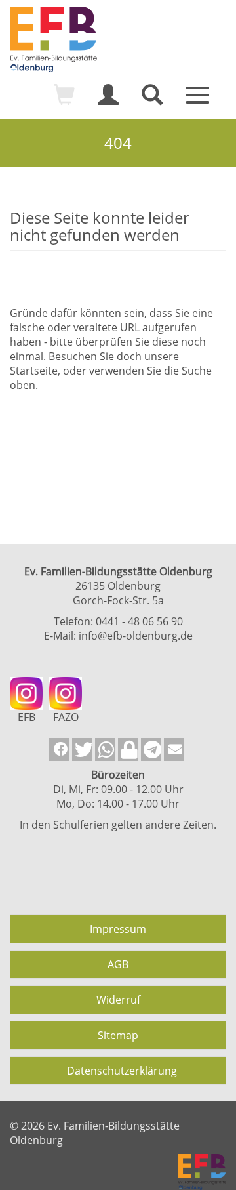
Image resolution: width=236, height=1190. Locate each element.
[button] (59, 749)
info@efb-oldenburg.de (136, 635)
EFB (26, 717)
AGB (118, 964)
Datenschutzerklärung (122, 1070)
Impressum (118, 929)
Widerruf (118, 1000)
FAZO (66, 717)
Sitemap (118, 1035)
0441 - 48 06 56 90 (139, 621)
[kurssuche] (152, 100)
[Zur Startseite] (118, 39)
